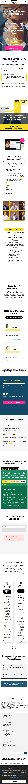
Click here (3, 91)
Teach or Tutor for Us (7, 734)
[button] (13, 280)
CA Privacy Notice (13, 758)
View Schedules (14, 48)
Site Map (14, 760)
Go (25, 752)
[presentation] (3, 272)
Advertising (5, 738)
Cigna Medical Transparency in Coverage (8, 748)
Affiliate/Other (6, 739)
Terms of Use (15, 777)
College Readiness (6, 735)
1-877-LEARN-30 (6, 716)
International (5, 736)
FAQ (3, 717)
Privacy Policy (23, 775)
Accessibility (5, 746)
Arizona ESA (5, 742)
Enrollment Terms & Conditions (9, 745)
